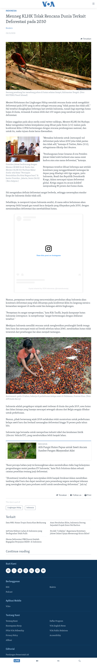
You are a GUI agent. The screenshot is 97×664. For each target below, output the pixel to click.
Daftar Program (56, 621)
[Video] (37, 661)
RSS (7, 587)
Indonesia (11, 11)
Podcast (9, 592)
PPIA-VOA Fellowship (15, 631)
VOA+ (8, 607)
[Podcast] (37, 570)
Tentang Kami (12, 621)
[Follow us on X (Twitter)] (14, 570)
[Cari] (79, 661)
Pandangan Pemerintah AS (17, 655)
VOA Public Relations (59, 631)
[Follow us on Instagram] (25, 570)
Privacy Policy (12, 636)
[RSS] (31, 570)
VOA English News (58, 626)
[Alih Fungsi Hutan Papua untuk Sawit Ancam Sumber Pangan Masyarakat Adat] (22, 451)
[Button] (85, 38)
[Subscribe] (43, 570)
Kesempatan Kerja (14, 626)
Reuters (9, 28)
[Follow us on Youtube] (20, 570)
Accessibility (55, 636)
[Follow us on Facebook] (8, 570)
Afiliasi (9, 640)
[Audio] (58, 661)
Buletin (53, 587)
